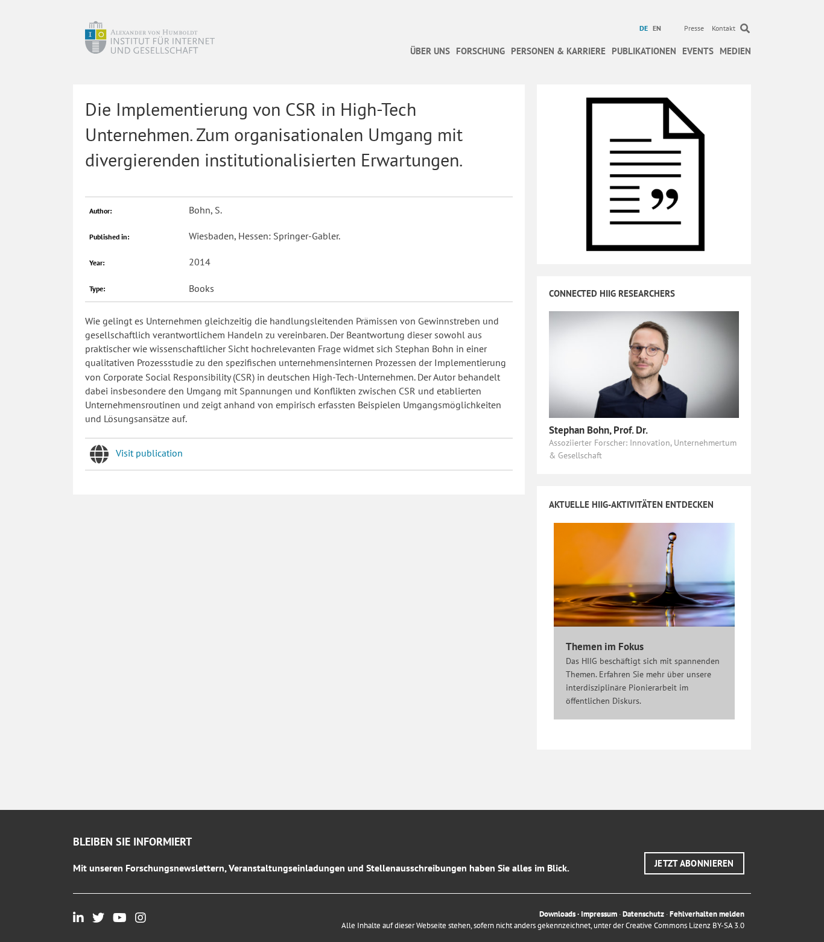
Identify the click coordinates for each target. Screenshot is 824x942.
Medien (735, 51)
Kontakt (723, 28)
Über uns (430, 51)
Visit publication (149, 453)
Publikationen (644, 51)
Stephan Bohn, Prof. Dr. (598, 430)
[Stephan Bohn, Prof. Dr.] (644, 364)
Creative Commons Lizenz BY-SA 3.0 (685, 925)
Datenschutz (643, 914)
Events (698, 51)
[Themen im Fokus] (644, 573)
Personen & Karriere (558, 51)
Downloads (557, 914)
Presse (694, 28)
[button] (694, 863)
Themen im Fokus (605, 646)
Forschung (480, 51)
